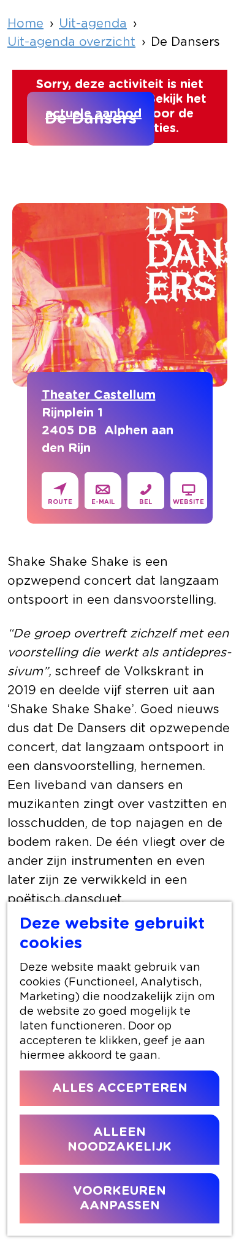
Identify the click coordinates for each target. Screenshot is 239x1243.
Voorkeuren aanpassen (119, 1198)
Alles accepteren (120, 1088)
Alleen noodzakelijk (119, 1139)
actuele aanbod (93, 114)
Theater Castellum (99, 395)
